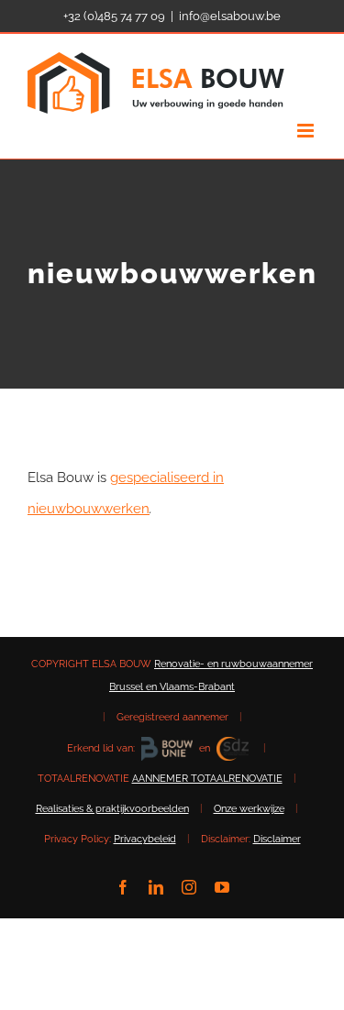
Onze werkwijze (249, 809)
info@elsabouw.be (230, 16)
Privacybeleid (145, 839)
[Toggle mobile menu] (306, 130)
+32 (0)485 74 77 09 (114, 16)
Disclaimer (277, 839)
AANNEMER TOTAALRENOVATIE (207, 779)
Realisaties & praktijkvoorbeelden (112, 809)
